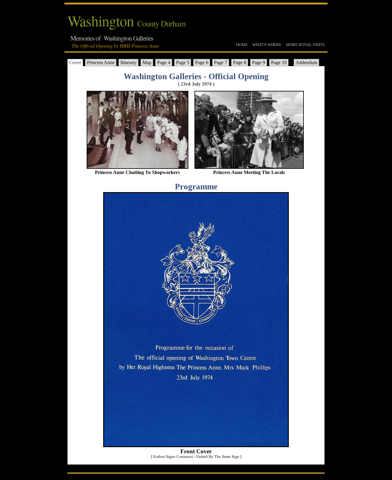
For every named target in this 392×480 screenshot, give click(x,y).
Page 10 (279, 62)
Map (146, 62)
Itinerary (128, 62)
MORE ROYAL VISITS (305, 44)
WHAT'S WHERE (266, 44)
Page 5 (182, 62)
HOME (242, 44)
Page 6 (201, 62)
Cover (75, 62)
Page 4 (163, 62)
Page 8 (239, 62)
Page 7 (220, 62)
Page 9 (258, 62)
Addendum (306, 62)
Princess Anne (101, 62)
